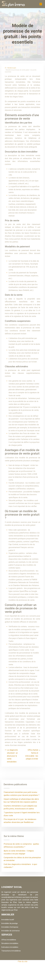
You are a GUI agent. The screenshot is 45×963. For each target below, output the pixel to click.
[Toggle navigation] (40, 4)
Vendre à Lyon (11, 68)
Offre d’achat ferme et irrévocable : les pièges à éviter (31, 754)
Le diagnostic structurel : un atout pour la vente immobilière (12, 756)
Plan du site (22, 961)
